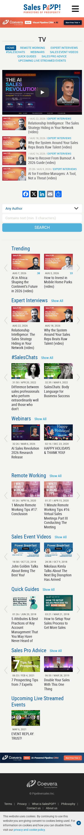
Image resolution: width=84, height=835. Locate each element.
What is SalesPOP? (44, 804)
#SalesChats (15, 52)
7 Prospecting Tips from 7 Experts (24, 682)
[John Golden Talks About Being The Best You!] (25, 550)
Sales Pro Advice (54, 56)
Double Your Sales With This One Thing (57, 684)
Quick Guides (26, 56)
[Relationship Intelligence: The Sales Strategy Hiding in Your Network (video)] (14, 123)
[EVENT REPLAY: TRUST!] (25, 718)
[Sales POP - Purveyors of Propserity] (42, 8)
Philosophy (68, 804)
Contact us (34, 808)
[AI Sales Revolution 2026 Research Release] (25, 432)
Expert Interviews (64, 48)
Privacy (22, 804)
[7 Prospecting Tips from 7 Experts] (25, 664)
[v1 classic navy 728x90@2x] (42, 758)
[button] (5, 267)
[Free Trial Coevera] (42, 22)
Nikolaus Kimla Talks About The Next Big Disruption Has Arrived (58, 573)
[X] (34, 194)
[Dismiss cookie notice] (78, 823)
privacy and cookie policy (29, 830)
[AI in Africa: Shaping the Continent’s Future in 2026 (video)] (25, 261)
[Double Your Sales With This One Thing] (58, 664)
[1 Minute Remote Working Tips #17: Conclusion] (25, 489)
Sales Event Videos (64, 52)
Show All (57, 300)
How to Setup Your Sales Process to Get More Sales (57, 623)
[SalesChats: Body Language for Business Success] (58, 371)
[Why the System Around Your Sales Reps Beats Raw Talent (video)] (14, 143)
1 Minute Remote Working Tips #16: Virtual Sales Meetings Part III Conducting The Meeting (57, 516)
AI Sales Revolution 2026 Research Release (25, 452)
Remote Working (32, 48)
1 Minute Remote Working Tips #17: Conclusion (24, 509)
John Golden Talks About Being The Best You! (24, 570)
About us (51, 808)
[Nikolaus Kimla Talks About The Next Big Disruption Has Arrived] (58, 550)
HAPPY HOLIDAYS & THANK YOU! (57, 450)
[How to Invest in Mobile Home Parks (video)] (58, 261)
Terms (8, 804)
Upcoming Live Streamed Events (42, 60)
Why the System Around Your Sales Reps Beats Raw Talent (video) (57, 337)
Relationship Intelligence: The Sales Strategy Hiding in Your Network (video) (23, 339)
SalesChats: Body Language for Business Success (57, 391)
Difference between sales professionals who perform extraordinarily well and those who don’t (25, 397)
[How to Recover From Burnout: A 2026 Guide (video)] (14, 158)
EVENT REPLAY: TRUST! (22, 736)
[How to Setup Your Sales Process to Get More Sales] (58, 603)
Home (11, 48)
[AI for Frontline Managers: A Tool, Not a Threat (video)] (14, 174)
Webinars (37, 52)
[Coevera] (42, 784)
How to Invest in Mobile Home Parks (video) (58, 282)
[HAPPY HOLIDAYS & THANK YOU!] (58, 432)
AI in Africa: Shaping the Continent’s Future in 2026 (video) (24, 284)
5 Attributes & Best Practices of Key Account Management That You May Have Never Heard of (24, 629)
